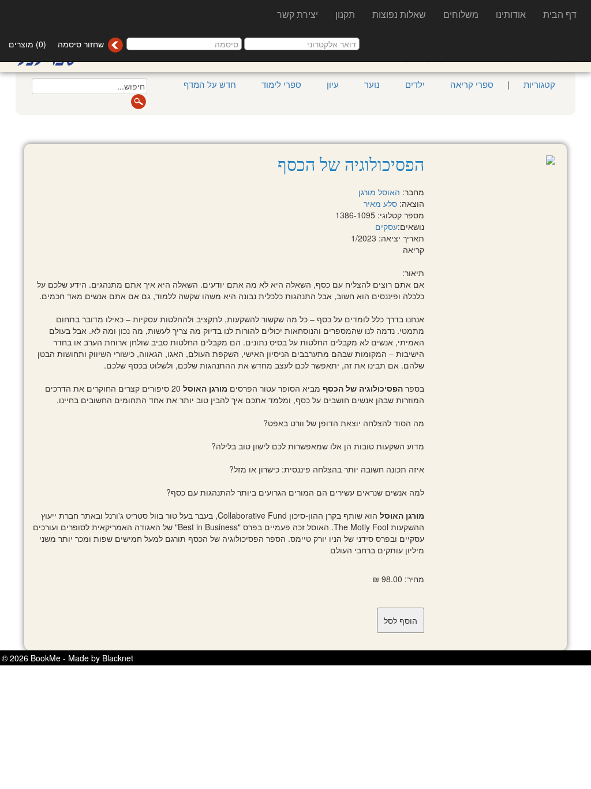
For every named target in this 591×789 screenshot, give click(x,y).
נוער (372, 84)
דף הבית (560, 14)
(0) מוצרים (27, 44)
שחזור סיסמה (81, 44)
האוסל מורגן (379, 192)
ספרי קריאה (471, 84)
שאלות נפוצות (399, 14)
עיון (333, 84)
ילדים (415, 84)
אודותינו (511, 14)
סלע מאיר (380, 203)
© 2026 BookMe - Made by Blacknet (67, 658)
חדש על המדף (210, 84)
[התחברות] (115, 45)
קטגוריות (538, 84)
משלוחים (460, 14)
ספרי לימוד (281, 84)
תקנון (345, 14)
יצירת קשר (297, 14)
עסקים (386, 226)
